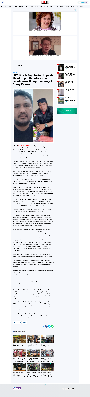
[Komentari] (13, 326)
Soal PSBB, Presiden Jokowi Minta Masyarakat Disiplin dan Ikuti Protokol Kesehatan (70, 91)
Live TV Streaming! (84, 2)
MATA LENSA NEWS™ (16, 393)
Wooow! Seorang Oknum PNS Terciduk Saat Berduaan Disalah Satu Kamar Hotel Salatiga (70, 66)
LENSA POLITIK (59, 6)
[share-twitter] (49, 326)
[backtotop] (45, 384)
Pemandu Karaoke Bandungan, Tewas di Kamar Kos (69, 82)
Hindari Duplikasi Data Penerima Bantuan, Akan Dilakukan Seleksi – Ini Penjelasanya (70, 99)
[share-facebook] (46, 326)
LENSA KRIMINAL (48, 6)
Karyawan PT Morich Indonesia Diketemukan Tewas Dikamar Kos (70, 74)
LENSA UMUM (79, 6)
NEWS (24, 322)
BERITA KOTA (8, 6)
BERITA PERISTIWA (18, 6)
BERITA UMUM (29, 6)
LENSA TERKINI (70, 6)
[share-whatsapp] (52, 326)
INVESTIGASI (38, 6)
